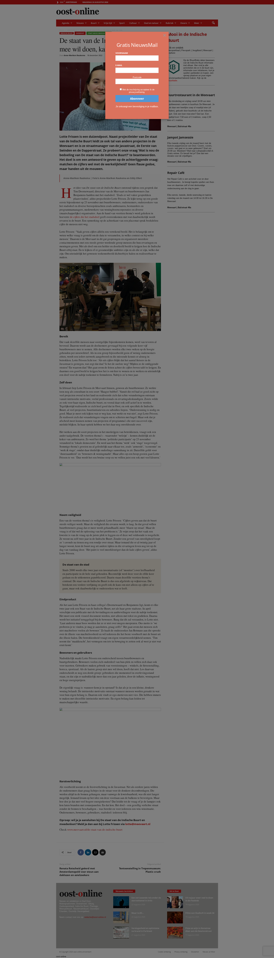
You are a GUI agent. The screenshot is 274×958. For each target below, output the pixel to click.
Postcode (137, 77)
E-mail (118, 65)
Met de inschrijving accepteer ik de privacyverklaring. (138, 90)
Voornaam (121, 53)
